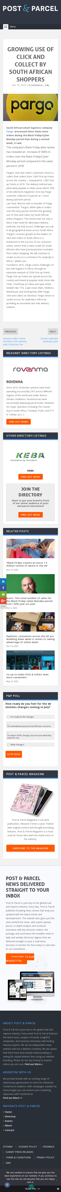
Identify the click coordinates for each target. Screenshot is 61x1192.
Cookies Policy (28, 1146)
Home (8, 1111)
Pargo (10, 131)
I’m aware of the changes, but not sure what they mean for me (29, 736)
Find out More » (34, 1064)
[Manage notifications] (7, 1184)
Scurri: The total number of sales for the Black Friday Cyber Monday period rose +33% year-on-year (29, 601)
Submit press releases (19, 1151)
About (8, 1125)
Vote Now (13, 754)
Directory (10, 1116)
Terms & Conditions (18, 1157)
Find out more (18, 421)
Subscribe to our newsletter (20, 958)
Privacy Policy (45, 1157)
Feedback (48, 1146)
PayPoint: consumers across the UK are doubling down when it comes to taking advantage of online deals (30, 639)
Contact (9, 1130)
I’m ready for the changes (22, 717)
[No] (57, 1180)
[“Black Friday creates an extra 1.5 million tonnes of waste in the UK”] (30, 553)
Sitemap (8, 1146)
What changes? (17, 744)
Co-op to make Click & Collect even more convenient (27, 676)
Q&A (8, 1162)
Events (9, 1120)
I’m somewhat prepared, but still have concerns (29, 726)
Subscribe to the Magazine (30, 848)
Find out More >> (12, 1097)
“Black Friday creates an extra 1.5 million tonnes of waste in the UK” (27, 564)
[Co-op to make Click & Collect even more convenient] (30, 664)
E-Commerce (35, 85)
